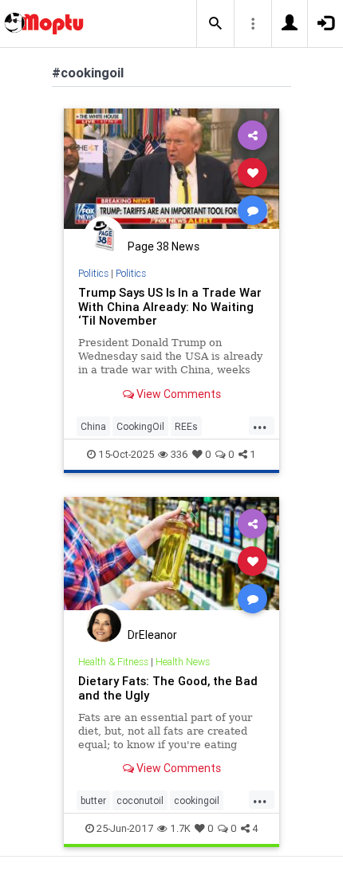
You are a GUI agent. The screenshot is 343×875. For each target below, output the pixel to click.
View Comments (177, 394)
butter (93, 800)
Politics (93, 273)
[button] (215, 24)
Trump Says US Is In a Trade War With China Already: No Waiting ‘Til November (170, 307)
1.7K (180, 828)
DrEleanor (152, 635)
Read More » (171, 172)
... (260, 425)
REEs (186, 426)
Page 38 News (163, 246)
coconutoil (140, 800)
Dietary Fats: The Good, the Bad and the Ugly (168, 688)
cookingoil (196, 800)
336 (179, 454)
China (93, 426)
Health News (183, 662)
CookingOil (140, 426)
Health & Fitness (113, 662)
